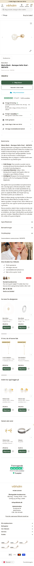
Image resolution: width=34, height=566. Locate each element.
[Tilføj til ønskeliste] (31, 23)
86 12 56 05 (7, 288)
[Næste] (31, 37)
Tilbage (5, 15)
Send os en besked (8, 291)
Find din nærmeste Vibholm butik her (17, 516)
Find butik (22, 6)
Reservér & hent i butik (17, 87)
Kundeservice (6, 58)
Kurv (31, 5)
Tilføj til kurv (18, 83)
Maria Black (4, 63)
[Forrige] (2, 37)
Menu (2, 6)
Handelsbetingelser (28, 562)
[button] (17, 115)
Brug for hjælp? (28, 15)
